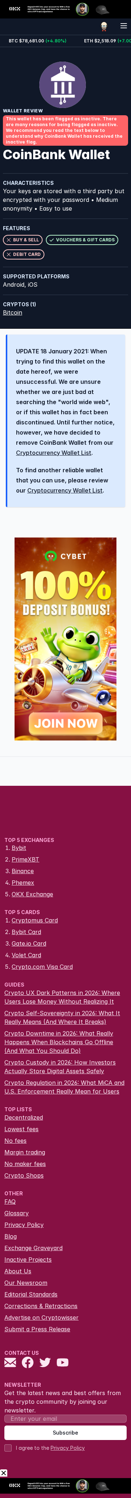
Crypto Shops (24, 1175)
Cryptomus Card (35, 920)
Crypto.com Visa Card (42, 966)
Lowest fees (21, 1129)
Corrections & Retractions (41, 1306)
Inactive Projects (28, 1259)
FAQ (10, 1201)
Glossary (16, 1213)
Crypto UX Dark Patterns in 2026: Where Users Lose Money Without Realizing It (62, 997)
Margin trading (24, 1152)
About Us (17, 1271)
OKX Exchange (32, 894)
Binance (23, 871)
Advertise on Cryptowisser (41, 1317)
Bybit (19, 847)
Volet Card (26, 955)
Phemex (23, 882)
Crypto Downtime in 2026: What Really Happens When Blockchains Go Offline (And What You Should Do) (58, 1042)
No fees (15, 1140)
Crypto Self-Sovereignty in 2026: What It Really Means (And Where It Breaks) (62, 1017)
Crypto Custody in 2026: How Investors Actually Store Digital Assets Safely (60, 1067)
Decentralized (23, 1117)
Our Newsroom (25, 1282)
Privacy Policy (24, 1224)
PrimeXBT (25, 859)
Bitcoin (12, 312)
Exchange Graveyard (33, 1248)
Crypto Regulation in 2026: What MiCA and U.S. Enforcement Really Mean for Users (64, 1087)
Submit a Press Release (37, 1329)
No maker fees (25, 1163)
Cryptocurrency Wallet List (53, 452)
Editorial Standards (30, 1294)
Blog (10, 1236)
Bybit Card (26, 931)
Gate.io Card (29, 943)
